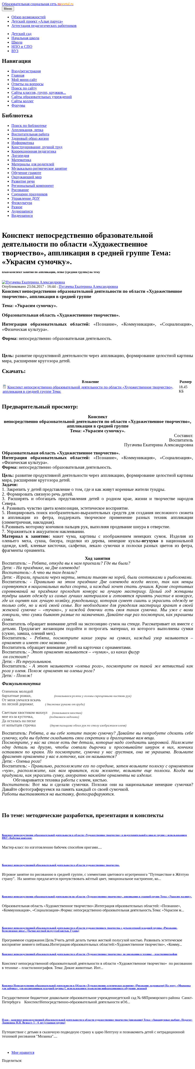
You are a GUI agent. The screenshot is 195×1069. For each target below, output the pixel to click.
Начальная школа (25, 38)
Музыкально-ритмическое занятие (39, 168)
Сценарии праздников (29, 194)
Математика (21, 160)
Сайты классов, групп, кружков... (38, 92)
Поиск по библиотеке (29, 126)
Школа (16, 42)
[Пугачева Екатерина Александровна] (33, 282)
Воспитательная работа (30, 134)
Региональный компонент (32, 186)
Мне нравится (22, 1052)
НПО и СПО (21, 47)
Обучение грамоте (26, 173)
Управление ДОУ (25, 198)
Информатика (22, 143)
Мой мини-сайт (24, 80)
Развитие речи (23, 181)
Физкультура (21, 203)
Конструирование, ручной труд (36, 147)
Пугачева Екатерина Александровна (88, 286)
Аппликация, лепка (27, 130)
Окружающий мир (26, 177)
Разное (16, 207)
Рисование (20, 190)
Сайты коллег (22, 101)
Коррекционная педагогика (33, 151)
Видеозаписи (22, 216)
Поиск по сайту (24, 88)
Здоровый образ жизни (30, 138)
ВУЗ (14, 51)
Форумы (18, 105)
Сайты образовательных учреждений (41, 97)
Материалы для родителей (32, 164)
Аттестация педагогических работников (44, 26)
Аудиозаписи (22, 211)
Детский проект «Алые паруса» (37, 21)
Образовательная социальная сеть (37, 4)
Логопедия (20, 156)
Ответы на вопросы (27, 84)
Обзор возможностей (28, 17)
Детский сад (21, 34)
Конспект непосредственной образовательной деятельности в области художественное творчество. (61, 865)
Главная (17, 75)
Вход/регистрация (26, 71)
